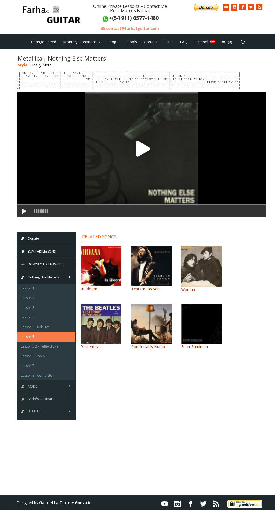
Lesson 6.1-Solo (33, 356)
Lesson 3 (27, 307)
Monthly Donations (80, 41)
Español (201, 41)
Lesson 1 (27, 288)
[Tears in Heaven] (151, 283)
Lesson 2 (27, 298)
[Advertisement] (248, 312)
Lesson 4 (27, 317)
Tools (132, 41)
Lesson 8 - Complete (36, 375)
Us (167, 41)
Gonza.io (83, 502)
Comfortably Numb (148, 346)
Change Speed (43, 41)
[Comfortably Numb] (151, 341)
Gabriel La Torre (54, 502)
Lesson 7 (27, 365)
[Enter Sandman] (201, 341)
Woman (188, 289)
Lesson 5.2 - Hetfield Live (40, 346)
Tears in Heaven (145, 288)
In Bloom (89, 288)
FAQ (183, 41)
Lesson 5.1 (29, 336)
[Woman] (201, 284)
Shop (111, 41)
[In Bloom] (101, 283)
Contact (151, 41)
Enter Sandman (194, 346)
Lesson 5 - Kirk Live (35, 327)
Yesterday (89, 346)
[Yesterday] (101, 341)
